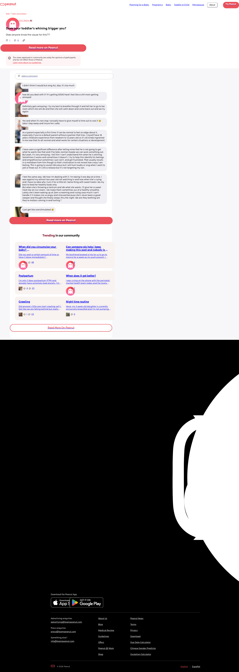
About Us (102, 619)
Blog (100, 625)
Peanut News (136, 619)
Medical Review (106, 631)
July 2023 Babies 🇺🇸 (23, 21)
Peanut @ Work (106, 649)
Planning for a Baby (139, 5)
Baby (168, 5)
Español (196, 667)
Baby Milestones (19, 13)
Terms (133, 625)
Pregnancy (157, 5)
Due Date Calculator (140, 643)
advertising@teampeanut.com (66, 622)
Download (135, 637)
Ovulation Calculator (140, 655)
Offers (101, 643)
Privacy (134, 631)
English (184, 667)
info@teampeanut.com (62, 641)
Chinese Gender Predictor (143, 649)
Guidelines (103, 637)
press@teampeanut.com (63, 632)
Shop (100, 655)
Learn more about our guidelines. (27, 63)
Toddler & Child (181, 5)
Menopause (198, 5)
